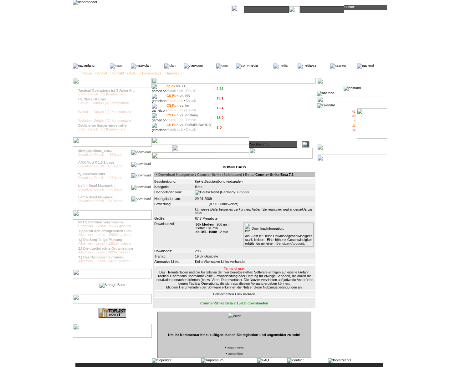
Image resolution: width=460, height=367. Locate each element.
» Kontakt (117, 73)
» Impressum (174, 73)
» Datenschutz (150, 73)
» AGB (131, 73)
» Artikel (101, 73)
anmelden (235, 353)
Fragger (243, 192)
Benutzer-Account (290, 243)
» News (86, 73)
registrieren (235, 347)
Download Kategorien (176, 174)
